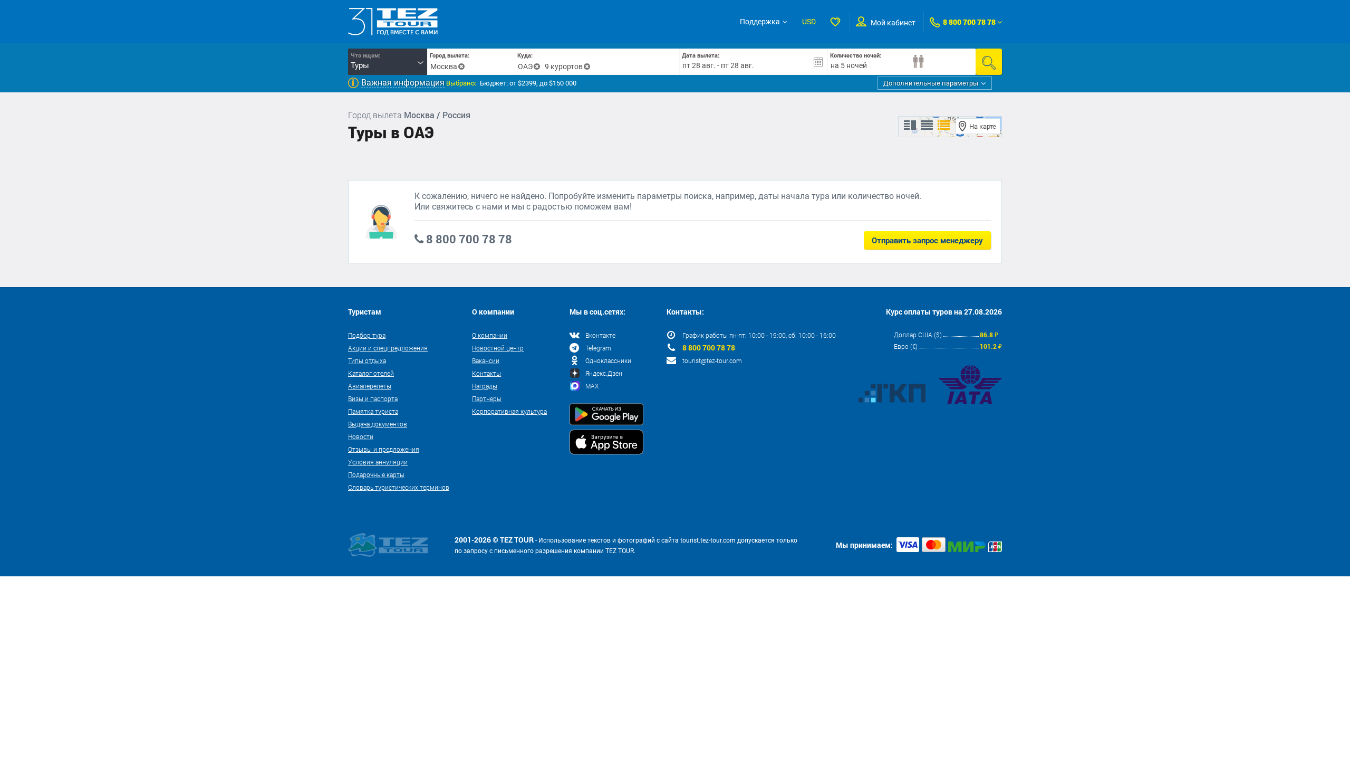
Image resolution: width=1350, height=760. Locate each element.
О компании (489, 335)
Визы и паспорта (373, 398)
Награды (484, 386)
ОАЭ (525, 66)
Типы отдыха (367, 360)
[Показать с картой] (910, 125)
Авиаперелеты (369, 386)
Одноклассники (608, 360)
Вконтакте (600, 335)
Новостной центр (498, 348)
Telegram (598, 348)
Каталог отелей (371, 373)
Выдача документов (377, 424)
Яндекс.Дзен (603, 373)
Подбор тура (366, 335)
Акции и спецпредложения (388, 348)
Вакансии (485, 360)
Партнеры (487, 398)
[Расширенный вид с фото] (944, 125)
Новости (360, 436)
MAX (592, 386)
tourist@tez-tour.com (712, 360)
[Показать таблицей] (927, 125)
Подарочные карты (376, 474)
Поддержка (760, 21)
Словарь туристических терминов (398, 487)
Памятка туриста (373, 411)
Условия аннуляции (378, 462)
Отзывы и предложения (383, 449)
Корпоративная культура (509, 411)
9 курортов (564, 66)
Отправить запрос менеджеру (927, 240)
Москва (443, 66)
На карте (982, 126)
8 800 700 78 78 (969, 22)
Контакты (486, 373)
